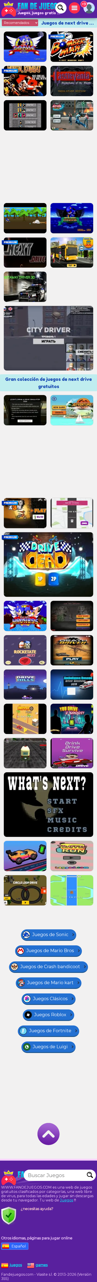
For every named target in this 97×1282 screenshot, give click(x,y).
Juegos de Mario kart (50, 982)
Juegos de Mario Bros (50, 950)
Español (19, 1246)
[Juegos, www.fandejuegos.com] (31, 9)
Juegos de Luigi (50, 1046)
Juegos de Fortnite (50, 1030)
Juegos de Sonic (50, 934)
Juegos (66, 1200)
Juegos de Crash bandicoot (50, 966)
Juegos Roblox (50, 1014)
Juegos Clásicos (50, 998)
